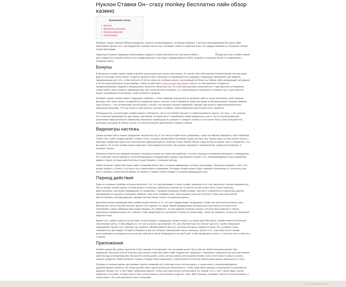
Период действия (113, 31)
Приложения (110, 35)
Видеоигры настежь (114, 28)
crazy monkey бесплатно (175, 83)
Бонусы (108, 25)
